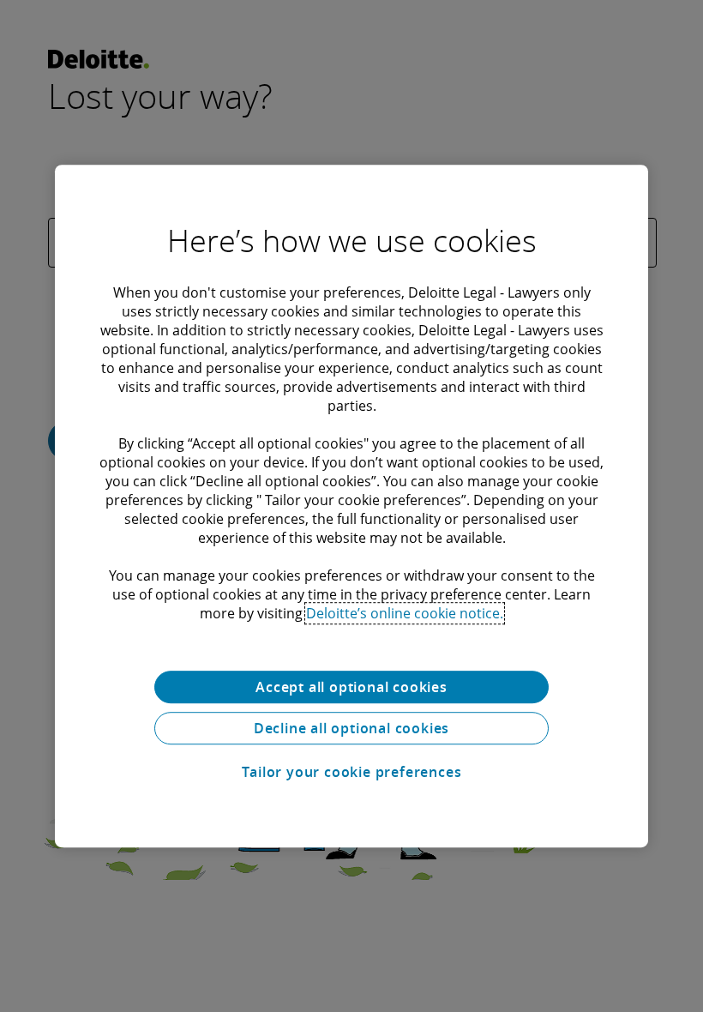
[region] (351, 506)
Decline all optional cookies (351, 728)
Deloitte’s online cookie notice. (404, 613)
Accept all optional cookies (351, 687)
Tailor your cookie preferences (352, 771)
